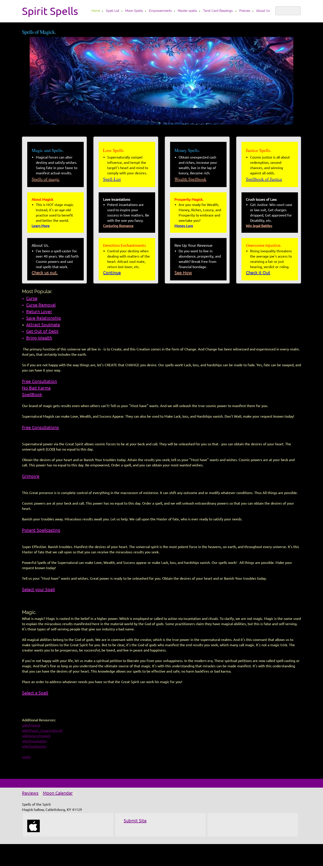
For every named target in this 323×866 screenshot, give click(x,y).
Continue (112, 272)
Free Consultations (40, 427)
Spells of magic (46, 179)
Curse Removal (41, 304)
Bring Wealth (39, 337)
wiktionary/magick (36, 736)
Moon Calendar (58, 793)
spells (26, 757)
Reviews (30, 793)
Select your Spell (38, 589)
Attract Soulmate (43, 324)
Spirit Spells (50, 11)
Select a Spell (35, 692)
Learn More (41, 226)
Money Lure (183, 226)
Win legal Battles (259, 226)
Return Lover (39, 311)
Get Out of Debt (42, 331)
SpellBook (32, 394)
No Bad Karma (36, 387)
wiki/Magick (31, 725)
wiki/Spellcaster (34, 746)
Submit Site (135, 820)
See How (183, 272)
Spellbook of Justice (264, 179)
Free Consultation (39, 381)
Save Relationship (43, 318)
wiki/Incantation (34, 741)
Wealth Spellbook (190, 179)
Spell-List (112, 179)
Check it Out (258, 272)
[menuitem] (96, 11)
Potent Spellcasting (41, 530)
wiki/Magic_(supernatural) (42, 730)
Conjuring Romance (118, 226)
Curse (31, 298)
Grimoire (30, 476)
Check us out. (45, 272)
